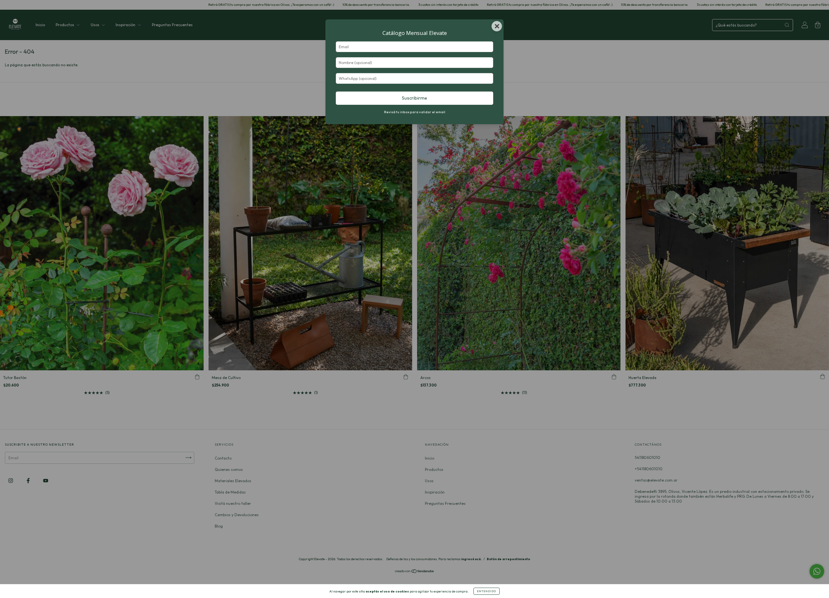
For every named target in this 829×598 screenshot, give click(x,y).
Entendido (486, 591)
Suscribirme (414, 98)
